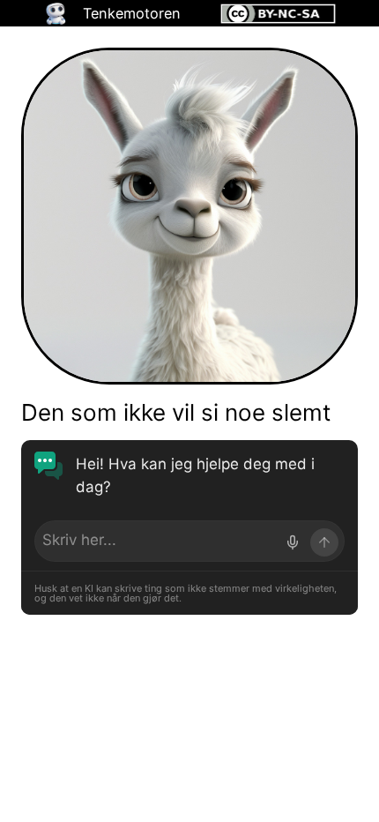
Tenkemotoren (132, 13)
